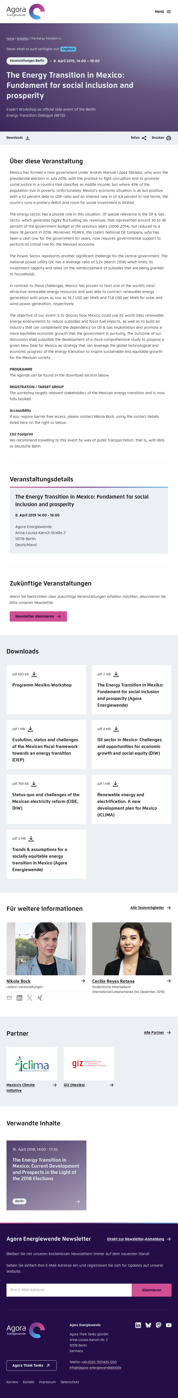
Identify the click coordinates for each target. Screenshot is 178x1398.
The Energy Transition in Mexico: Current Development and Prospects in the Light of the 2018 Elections (46, 1169)
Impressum (47, 1382)
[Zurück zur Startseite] (25, 11)
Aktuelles (23, 38)
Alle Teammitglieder (147, 908)
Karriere (12, 1382)
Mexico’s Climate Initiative (20, 1087)
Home (10, 38)
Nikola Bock (18, 981)
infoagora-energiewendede (95, 1367)
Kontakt (28, 1382)
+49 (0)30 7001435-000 (99, 1362)
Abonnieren (151, 1290)
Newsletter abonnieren (34, 616)
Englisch (68, 49)
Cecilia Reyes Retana (113, 981)
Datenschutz (70, 1382)
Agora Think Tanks (27, 1365)
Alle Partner (154, 1032)
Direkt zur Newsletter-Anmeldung (135, 1239)
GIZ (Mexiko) (74, 1085)
